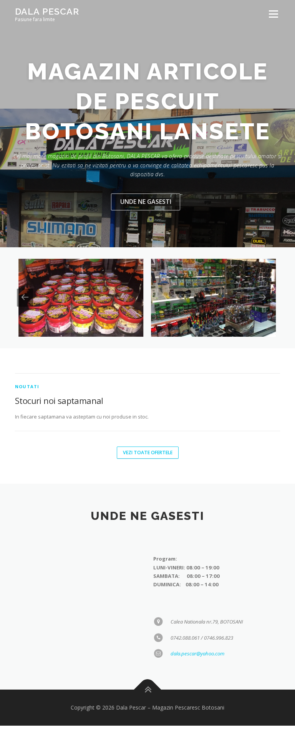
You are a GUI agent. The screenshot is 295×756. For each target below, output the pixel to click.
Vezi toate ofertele (147, 452)
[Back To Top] (147, 689)
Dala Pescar (47, 11)
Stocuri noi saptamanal (59, 400)
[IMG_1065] (210, 298)
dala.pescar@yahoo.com (197, 653)
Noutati (27, 386)
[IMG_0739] (77, 298)
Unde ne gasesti (145, 201)
